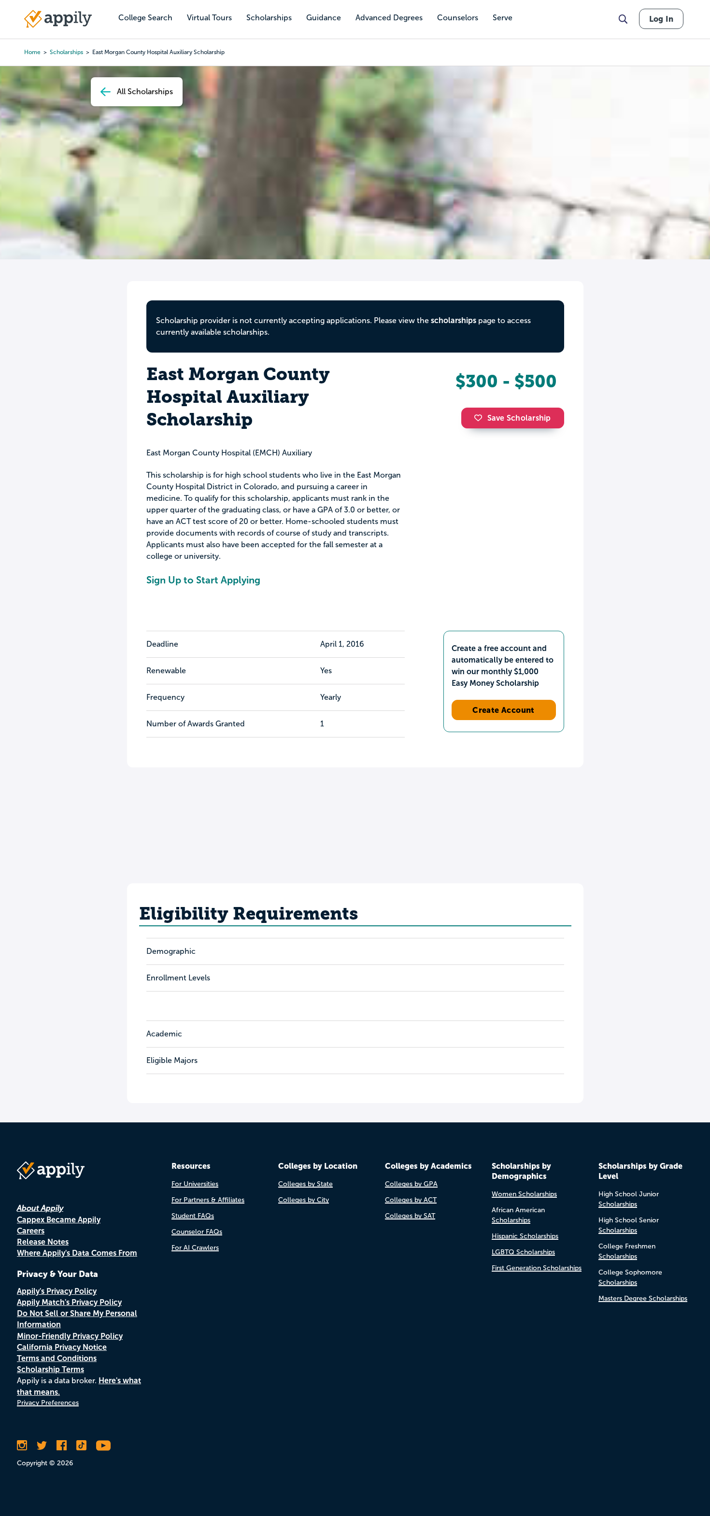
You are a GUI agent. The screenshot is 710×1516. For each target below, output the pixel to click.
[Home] (58, 19)
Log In (661, 18)
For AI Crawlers (195, 1247)
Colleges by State (305, 1184)
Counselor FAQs (196, 1231)
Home (32, 52)
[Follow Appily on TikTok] (81, 1445)
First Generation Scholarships (537, 1268)
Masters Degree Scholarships (642, 1298)
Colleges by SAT (410, 1215)
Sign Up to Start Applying (203, 580)
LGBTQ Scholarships (523, 1252)
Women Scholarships (524, 1194)
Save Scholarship (519, 418)
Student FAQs (192, 1215)
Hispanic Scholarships (525, 1236)
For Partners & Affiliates (207, 1200)
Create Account (503, 710)
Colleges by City (303, 1200)
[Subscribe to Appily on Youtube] (103, 1445)
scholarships (66, 52)
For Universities (194, 1184)
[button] (480, 418)
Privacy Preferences (48, 1402)
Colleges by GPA (411, 1184)
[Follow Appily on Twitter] (42, 1445)
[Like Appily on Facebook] (62, 1445)
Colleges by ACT (411, 1200)
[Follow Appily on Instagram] (22, 1445)
